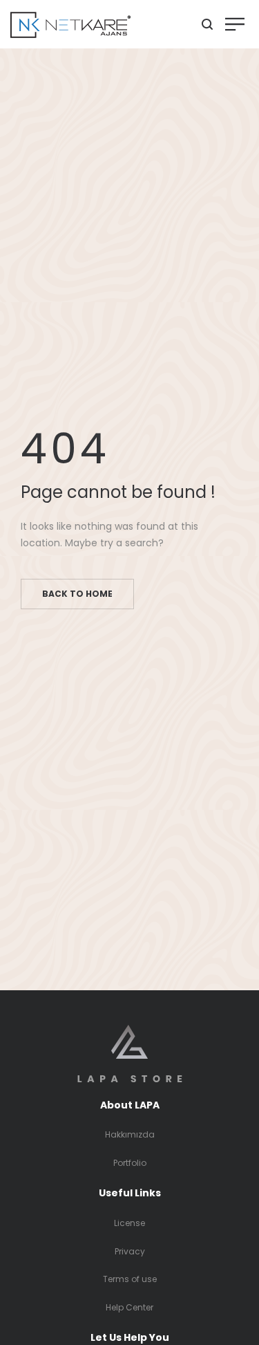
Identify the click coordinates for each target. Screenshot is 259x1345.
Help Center (129, 1307)
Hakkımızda (130, 1134)
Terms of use (130, 1279)
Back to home (77, 594)
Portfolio (129, 1163)
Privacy (130, 1251)
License (129, 1223)
